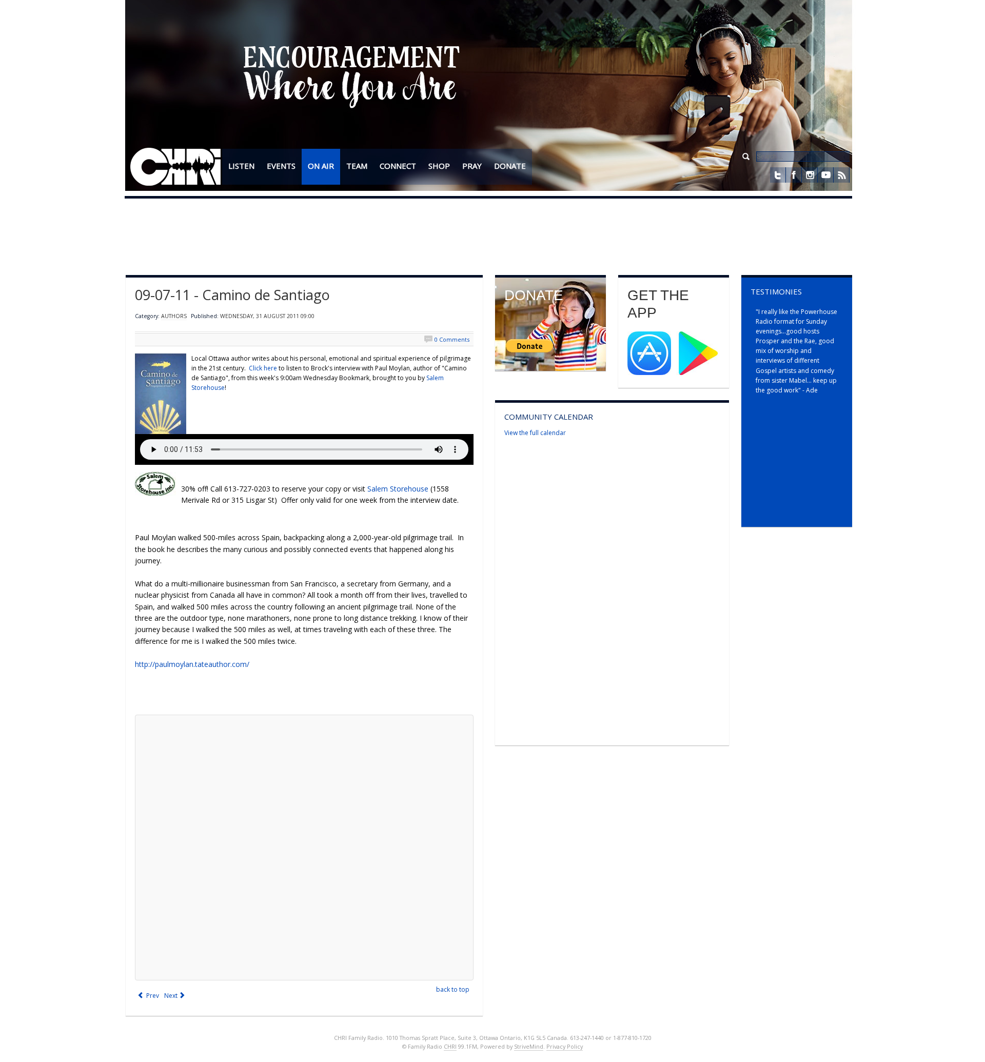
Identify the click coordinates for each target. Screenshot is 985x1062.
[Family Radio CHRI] (175, 167)
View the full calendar (535, 432)
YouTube (825, 175)
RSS (841, 175)
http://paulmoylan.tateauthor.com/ (192, 664)
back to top (452, 989)
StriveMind (528, 1046)
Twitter (777, 175)
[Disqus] (304, 847)
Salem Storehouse (397, 489)
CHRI (450, 1046)
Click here (263, 368)
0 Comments (452, 339)
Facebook (793, 175)
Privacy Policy (564, 1046)
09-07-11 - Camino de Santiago (232, 294)
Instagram (809, 175)
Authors (174, 316)
